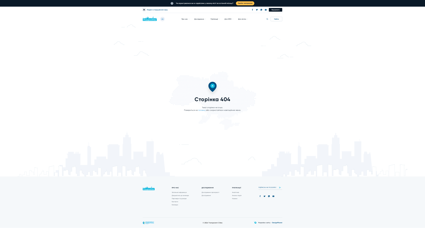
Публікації (214, 19)
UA (162, 19)
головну (202, 110)
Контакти (175, 201)
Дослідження (199, 19)
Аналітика (235, 192)
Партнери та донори (179, 198)
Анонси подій (236, 195)
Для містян (242, 19)
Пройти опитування (245, 3)
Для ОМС (228, 19)
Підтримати (275, 10)
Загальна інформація (179, 192)
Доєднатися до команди (180, 195)
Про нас (185, 19)
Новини (234, 198)
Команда (175, 205)
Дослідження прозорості (210, 192)
